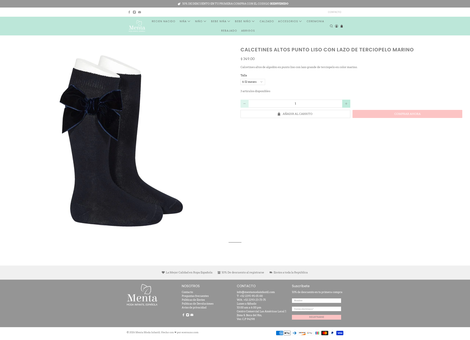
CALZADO (267, 21)
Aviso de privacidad (194, 307)
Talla (244, 75)
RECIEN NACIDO (164, 21)
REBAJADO (229, 30)
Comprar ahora (407, 114)
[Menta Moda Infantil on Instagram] (134, 12)
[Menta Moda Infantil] (137, 26)
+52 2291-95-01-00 (251, 295)
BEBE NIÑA (219, 21)
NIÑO (199, 21)
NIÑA (183, 21)
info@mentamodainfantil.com (256, 292)
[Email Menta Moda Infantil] (139, 12)
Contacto (187, 292)
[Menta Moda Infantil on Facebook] (129, 12)
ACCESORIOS (288, 21)
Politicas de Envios (193, 299)
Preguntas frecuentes (195, 295)
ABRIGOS (248, 30)
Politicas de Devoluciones (198, 303)
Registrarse (316, 317)
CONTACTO (334, 12)
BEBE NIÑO (243, 21)
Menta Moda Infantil (147, 332)
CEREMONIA (315, 21)
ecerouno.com (190, 332)
